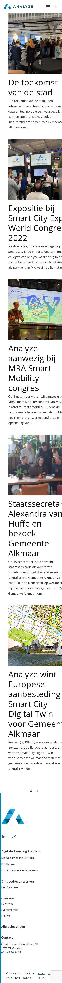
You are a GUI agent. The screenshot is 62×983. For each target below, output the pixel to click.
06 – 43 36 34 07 (11, 952)
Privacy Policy (41, 975)
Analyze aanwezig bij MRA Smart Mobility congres (32, 368)
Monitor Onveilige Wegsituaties (21, 870)
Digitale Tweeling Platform (18, 858)
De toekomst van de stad (33, 87)
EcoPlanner (8, 864)
